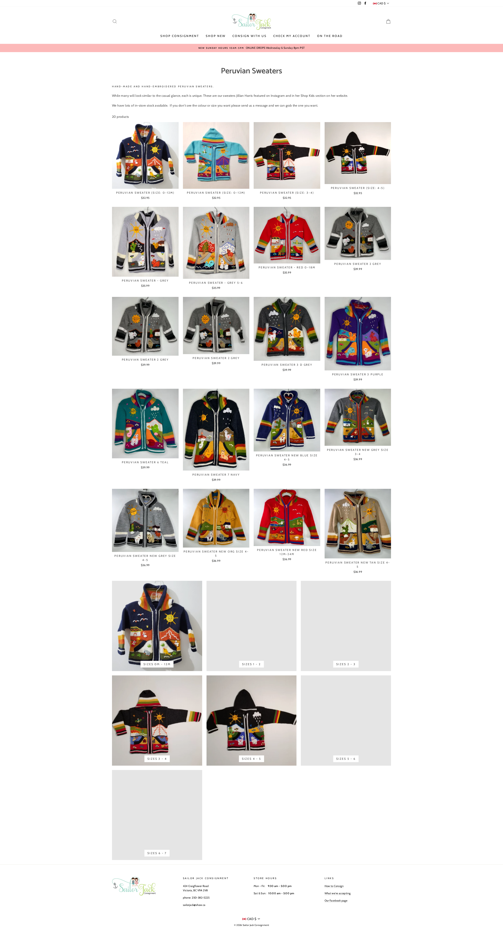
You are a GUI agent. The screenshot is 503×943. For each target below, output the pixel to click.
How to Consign (334, 886)
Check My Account (291, 36)
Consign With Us (249, 36)
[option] (251, 48)
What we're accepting (338, 893)
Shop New (216, 36)
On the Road (330, 36)
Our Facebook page (336, 900)
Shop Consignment (179, 36)
